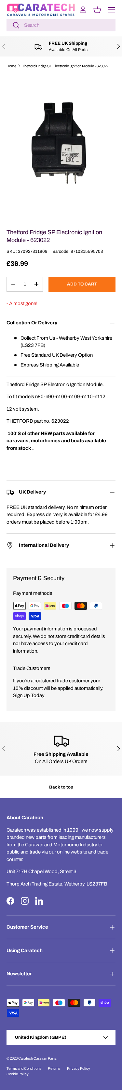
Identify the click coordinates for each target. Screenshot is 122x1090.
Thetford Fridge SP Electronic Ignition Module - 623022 (65, 66)
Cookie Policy (18, 1074)
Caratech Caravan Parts (37, 1058)
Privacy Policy (78, 1068)
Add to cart (82, 284)
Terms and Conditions (24, 1068)
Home (11, 66)
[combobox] (61, 25)
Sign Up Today (29, 695)
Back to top (61, 787)
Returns (54, 1068)
